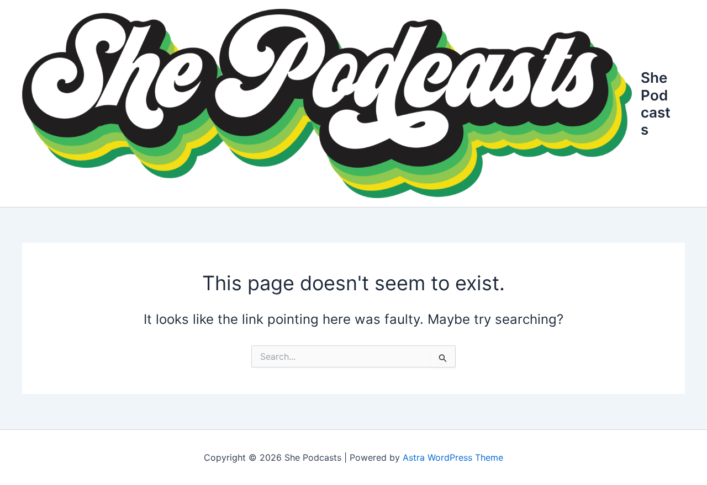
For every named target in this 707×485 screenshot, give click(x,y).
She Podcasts (656, 103)
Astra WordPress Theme (453, 457)
